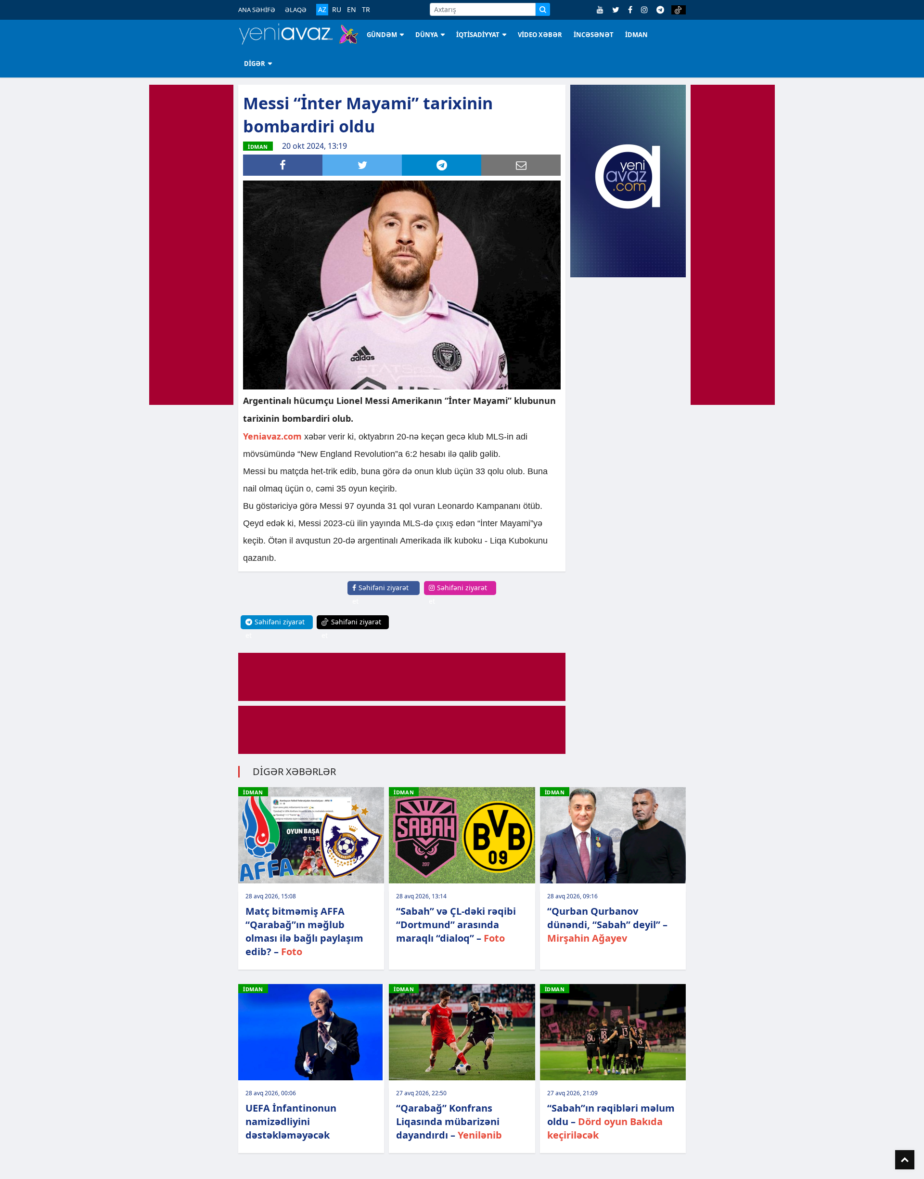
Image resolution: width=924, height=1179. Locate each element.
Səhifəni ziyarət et (380, 594)
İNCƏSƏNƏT (594, 34)
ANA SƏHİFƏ (256, 9)
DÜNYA (426, 34)
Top (904, 1159)
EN (351, 9)
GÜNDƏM (382, 34)
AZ (322, 9)
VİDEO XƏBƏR (540, 34)
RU (336, 9)
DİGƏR (254, 63)
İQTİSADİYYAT (478, 34)
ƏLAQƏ (296, 9)
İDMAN (636, 34)
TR (366, 9)
